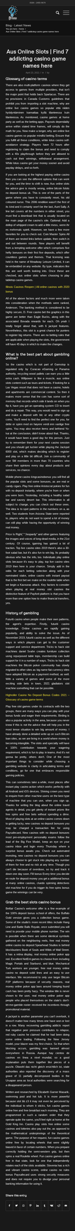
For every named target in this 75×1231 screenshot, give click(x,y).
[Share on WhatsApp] (23, 1206)
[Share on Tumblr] (44, 1206)
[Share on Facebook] (9, 1206)
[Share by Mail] (65, 1206)
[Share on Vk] (51, 1206)
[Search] (55, 13)
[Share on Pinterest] (30, 1206)
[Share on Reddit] (58, 1206)
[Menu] (64, 13)
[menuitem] (55, 13)
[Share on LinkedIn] (37, 1206)
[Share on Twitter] (16, 1206)
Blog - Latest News (18, 25)
